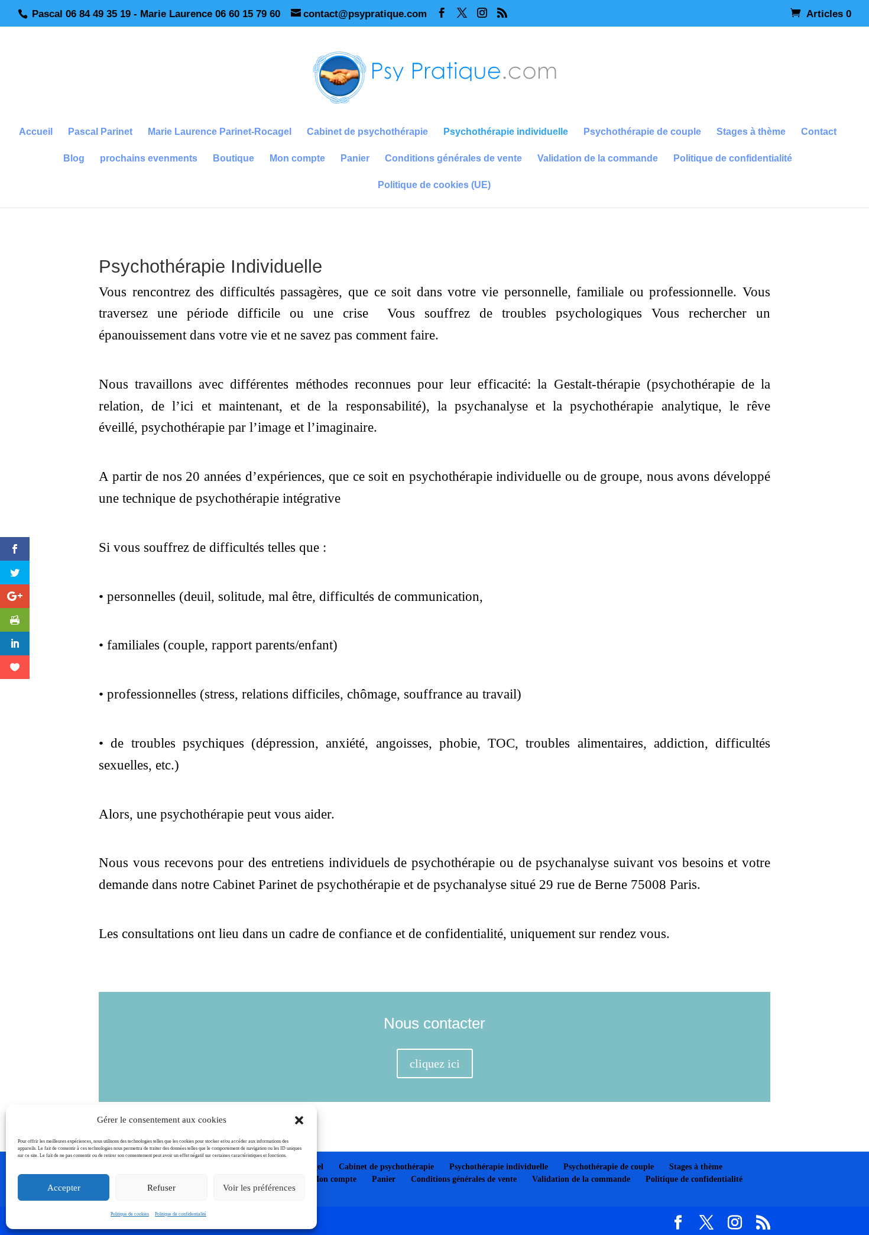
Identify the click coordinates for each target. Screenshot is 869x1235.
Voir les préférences (259, 1187)
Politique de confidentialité (180, 1214)
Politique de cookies (130, 1214)
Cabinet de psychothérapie (367, 132)
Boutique (233, 158)
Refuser (161, 1187)
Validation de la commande (597, 158)
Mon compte (297, 158)
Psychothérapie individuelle (505, 132)
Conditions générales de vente (453, 158)
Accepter (63, 1187)
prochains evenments (148, 158)
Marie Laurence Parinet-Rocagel (219, 132)
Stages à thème (751, 132)
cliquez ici (435, 1063)
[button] (299, 1120)
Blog (74, 158)
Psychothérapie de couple (642, 132)
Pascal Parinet (100, 132)
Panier (355, 158)
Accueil (36, 132)
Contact (818, 132)
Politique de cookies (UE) (434, 185)
